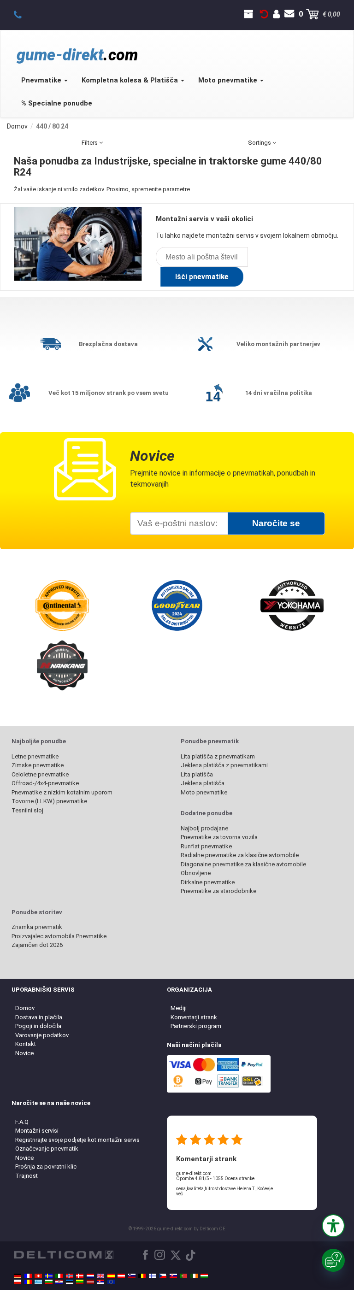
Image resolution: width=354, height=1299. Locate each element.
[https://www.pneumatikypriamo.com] (173, 1276)
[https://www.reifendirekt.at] (121, 1276)
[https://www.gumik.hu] (204, 1276)
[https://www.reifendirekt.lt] (79, 1282)
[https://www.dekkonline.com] (69, 1276)
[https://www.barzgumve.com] (49, 1282)
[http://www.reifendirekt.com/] (111, 1282)
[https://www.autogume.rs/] (100, 1282)
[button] (333, 1225)
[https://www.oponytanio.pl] (17, 1282)
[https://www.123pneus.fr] (28, 1276)
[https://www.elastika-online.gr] (38, 1282)
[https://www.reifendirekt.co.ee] (69, 1282)
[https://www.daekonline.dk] (79, 1276)
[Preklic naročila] (264, 14)
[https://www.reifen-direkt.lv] (90, 1282)
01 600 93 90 (23, 14)
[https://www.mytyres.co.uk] (100, 1276)
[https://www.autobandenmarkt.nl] (90, 1276)
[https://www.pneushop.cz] (162, 1276)
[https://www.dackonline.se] (49, 1276)
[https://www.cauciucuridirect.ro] (28, 1282)
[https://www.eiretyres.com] (194, 1276)
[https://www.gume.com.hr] (59, 1282)
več (179, 1193)
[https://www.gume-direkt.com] (132, 1276)
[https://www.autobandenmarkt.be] (142, 1276)
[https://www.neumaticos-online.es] (111, 1276)
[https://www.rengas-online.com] (152, 1276)
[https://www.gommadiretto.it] (59, 1276)
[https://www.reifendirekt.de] (17, 1276)
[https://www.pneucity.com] (183, 1276)
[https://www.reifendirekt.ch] (38, 1276)
